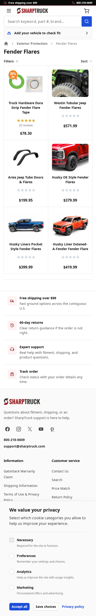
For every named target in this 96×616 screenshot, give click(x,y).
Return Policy (62, 497)
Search (57, 480)
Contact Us (60, 471)
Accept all (19, 606)
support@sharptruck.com (24, 446)
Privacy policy (73, 606)
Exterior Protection (32, 43)
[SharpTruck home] (32, 11)
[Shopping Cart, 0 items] (86, 11)
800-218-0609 (14, 439)
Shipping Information (21, 485)
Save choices (46, 606)
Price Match (61, 488)
